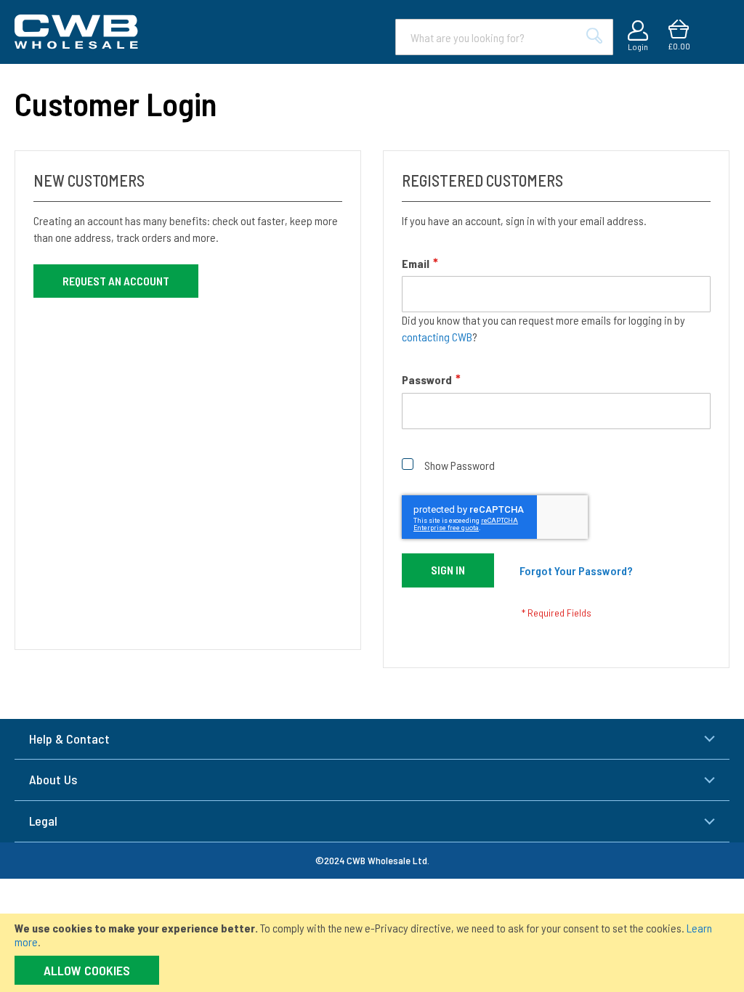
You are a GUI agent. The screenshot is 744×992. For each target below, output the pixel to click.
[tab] (372, 739)
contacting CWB (437, 336)
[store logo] (76, 32)
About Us (53, 779)
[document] (372, 953)
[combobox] (504, 37)
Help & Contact (69, 739)
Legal (43, 821)
